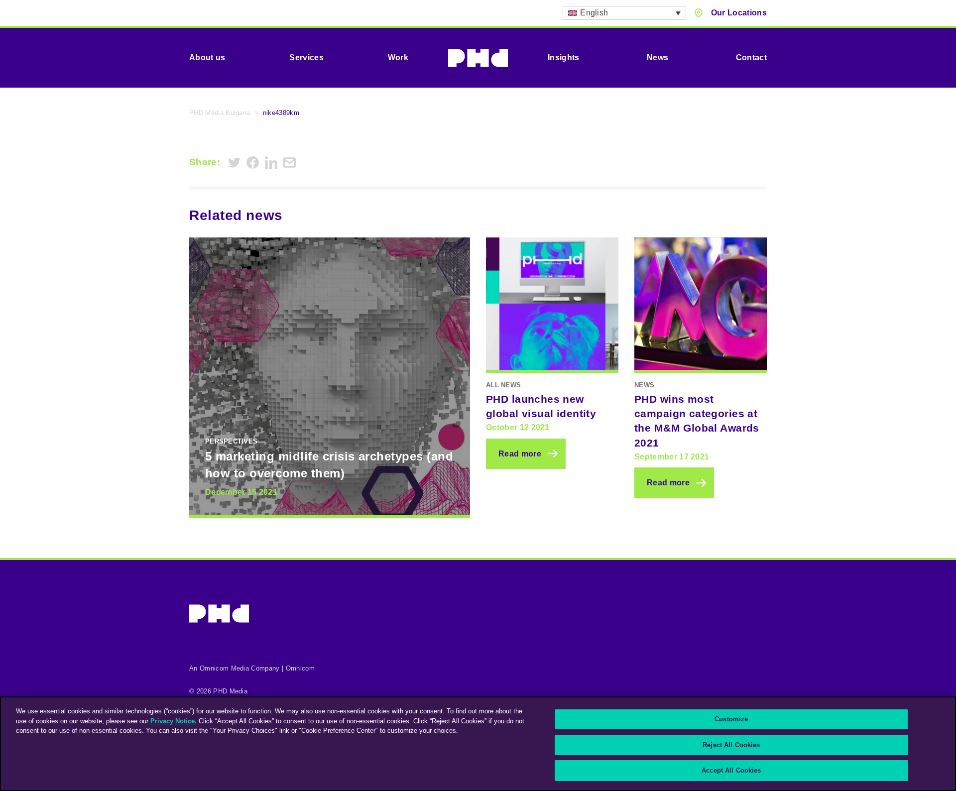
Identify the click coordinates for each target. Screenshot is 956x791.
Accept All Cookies (731, 770)
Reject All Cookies (731, 745)
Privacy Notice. (173, 721)
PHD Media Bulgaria (219, 112)
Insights (564, 57)
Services (306, 57)
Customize (731, 719)
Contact (751, 57)
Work (398, 57)
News (657, 57)
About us (207, 57)
